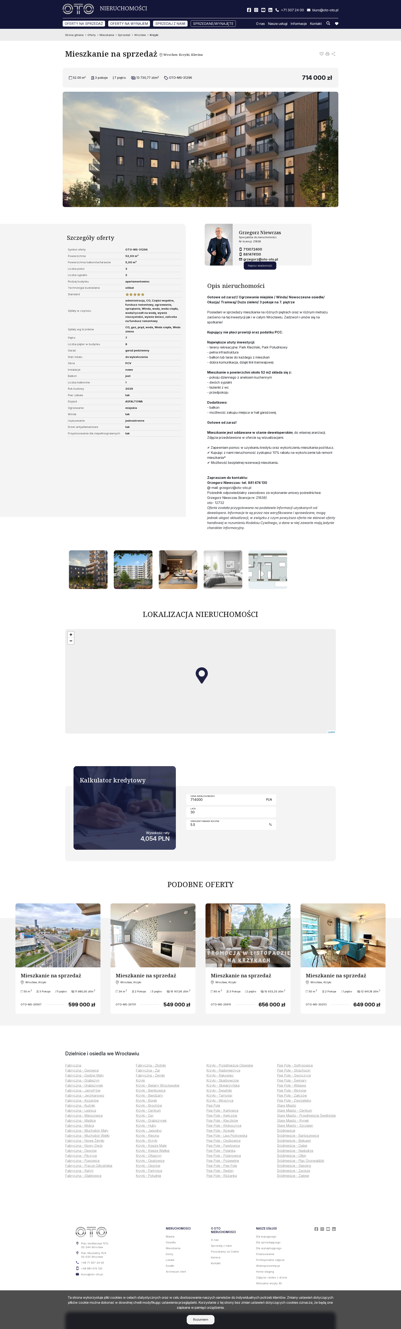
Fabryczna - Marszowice (84, 1115)
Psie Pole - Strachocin (293, 1070)
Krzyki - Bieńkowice (151, 1090)
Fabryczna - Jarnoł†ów (82, 1090)
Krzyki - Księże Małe (151, 1145)
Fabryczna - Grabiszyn (82, 1080)
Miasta (170, 1236)
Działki (170, 1265)
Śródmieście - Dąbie (292, 1145)
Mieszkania (173, 1248)
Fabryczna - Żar (148, 1070)
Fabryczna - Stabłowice (83, 1176)
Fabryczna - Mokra (79, 1125)
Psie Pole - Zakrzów (292, 1095)
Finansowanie (265, 1254)
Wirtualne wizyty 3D (269, 1283)
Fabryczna (73, 1065)
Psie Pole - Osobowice (223, 1140)
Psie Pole (213, 1105)
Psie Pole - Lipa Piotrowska (226, 1135)
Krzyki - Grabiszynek (151, 1120)
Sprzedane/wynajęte (213, 24)
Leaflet (331, 732)
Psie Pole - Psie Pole (221, 1166)
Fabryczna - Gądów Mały (84, 1075)
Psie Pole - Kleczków (222, 1120)
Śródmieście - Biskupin (294, 1140)
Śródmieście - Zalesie (293, 1176)
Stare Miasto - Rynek (293, 1120)
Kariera (215, 1257)
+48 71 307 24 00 (92, 1262)
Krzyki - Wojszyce (219, 1100)
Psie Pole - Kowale (220, 1130)
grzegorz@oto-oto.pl (260, 259)
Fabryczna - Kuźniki (80, 1105)
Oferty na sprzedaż (84, 24)
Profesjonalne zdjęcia (270, 1260)
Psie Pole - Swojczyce (294, 1075)
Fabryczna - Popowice (82, 1161)
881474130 (252, 254)
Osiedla (171, 1242)
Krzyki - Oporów (148, 1166)
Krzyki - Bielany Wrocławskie (157, 1085)
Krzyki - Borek (146, 1100)
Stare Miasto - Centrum (294, 1110)
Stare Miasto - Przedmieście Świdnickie (306, 1115)
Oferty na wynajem (129, 24)
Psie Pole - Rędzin (219, 1171)
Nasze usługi (277, 24)
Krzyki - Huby (146, 1125)
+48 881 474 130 (91, 1268)
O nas (260, 24)
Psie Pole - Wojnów (291, 1090)
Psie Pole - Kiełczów (221, 1115)
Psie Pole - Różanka (221, 1176)
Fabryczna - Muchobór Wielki (87, 1135)
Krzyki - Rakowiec (220, 1075)
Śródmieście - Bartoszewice (298, 1135)
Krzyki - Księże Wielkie (153, 1150)
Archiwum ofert (176, 1271)
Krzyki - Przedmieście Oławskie (229, 1065)
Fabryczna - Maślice (80, 1120)
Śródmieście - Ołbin (291, 1155)
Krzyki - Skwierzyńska (223, 1085)
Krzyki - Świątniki (219, 1090)
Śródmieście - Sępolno (294, 1166)
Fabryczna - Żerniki (150, 1075)
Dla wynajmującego (269, 1248)
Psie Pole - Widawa (291, 1085)
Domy (169, 1254)
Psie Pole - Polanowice (223, 1155)
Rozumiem (200, 1319)
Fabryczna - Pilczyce (81, 1155)
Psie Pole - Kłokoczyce (223, 1125)
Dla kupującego (266, 1236)
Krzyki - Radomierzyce (223, 1070)
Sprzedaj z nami (170, 24)
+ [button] (71, 634)
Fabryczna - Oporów (81, 1150)
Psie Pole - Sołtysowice (295, 1065)
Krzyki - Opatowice (150, 1161)
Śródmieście (286, 1130)
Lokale (170, 1260)
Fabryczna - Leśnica (80, 1110)
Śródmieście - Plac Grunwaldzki (300, 1161)
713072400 (252, 249)
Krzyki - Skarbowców (222, 1080)
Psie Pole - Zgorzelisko (294, 1100)
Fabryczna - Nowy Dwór (84, 1145)
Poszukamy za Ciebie (225, 1251)
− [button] (71, 641)
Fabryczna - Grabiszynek (84, 1085)
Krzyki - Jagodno (149, 1130)
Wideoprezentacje (268, 1265)
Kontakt (316, 24)
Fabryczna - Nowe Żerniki (84, 1140)
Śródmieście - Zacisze (293, 1171)
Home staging (265, 1271)
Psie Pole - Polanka (220, 1150)
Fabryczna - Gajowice (82, 1070)
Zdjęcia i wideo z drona (271, 1277)
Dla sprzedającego (268, 1242)
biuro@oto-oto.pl (92, 1274)
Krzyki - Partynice (149, 1171)
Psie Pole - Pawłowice (223, 1145)
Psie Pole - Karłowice (222, 1110)
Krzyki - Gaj (144, 1115)
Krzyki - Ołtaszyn (148, 1155)
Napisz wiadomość (260, 265)
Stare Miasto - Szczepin (295, 1125)
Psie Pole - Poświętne (222, 1161)
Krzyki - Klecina (147, 1135)
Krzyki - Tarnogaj (219, 1095)
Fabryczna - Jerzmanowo (84, 1095)
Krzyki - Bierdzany (149, 1095)
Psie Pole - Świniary (292, 1080)
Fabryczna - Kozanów (82, 1100)
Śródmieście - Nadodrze (295, 1150)
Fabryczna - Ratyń (79, 1171)
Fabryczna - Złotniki (151, 1065)
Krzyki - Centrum (148, 1110)
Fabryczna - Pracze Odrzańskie (88, 1166)
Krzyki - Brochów (149, 1105)
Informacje (299, 24)
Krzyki (140, 1080)
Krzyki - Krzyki (146, 1140)
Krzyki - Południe (148, 1176)
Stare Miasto (286, 1105)
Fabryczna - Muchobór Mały (86, 1130)
